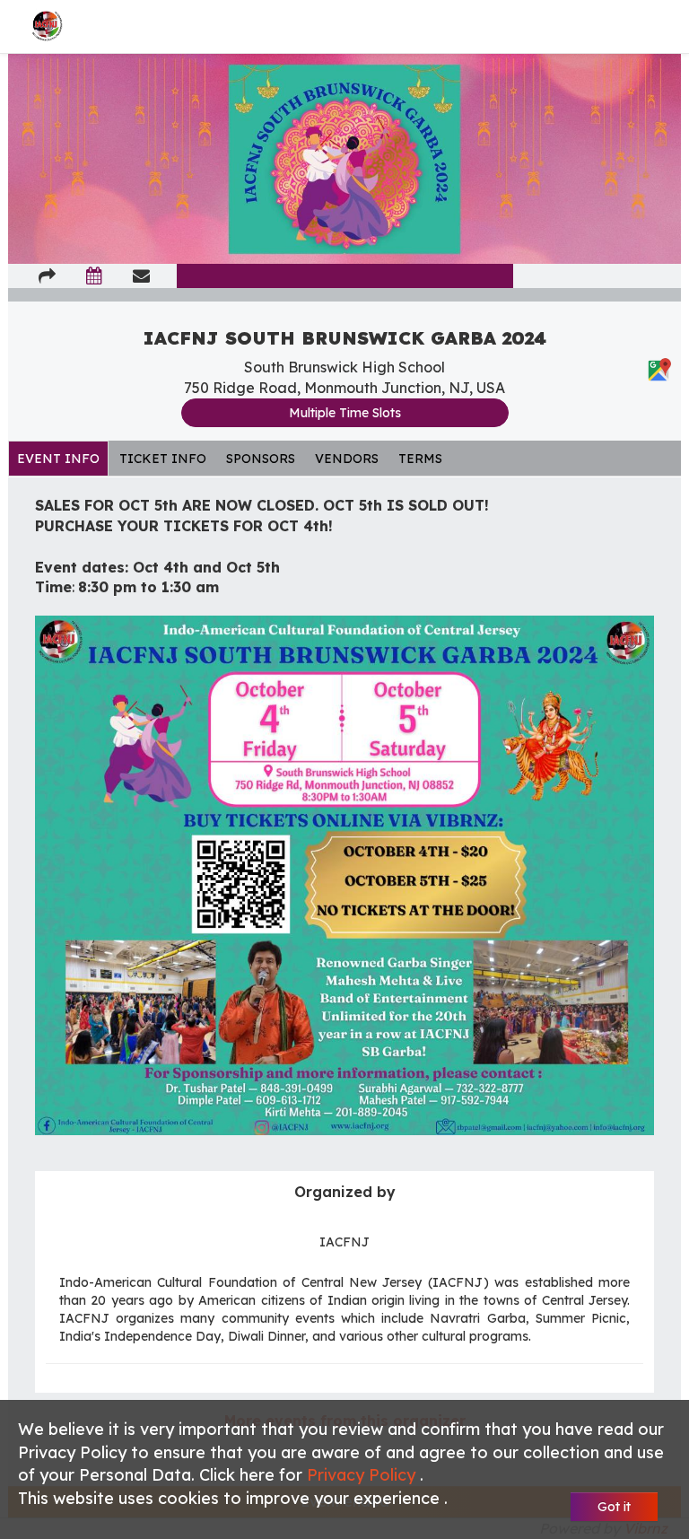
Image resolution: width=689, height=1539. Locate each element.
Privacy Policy (363, 1475)
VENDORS (347, 458)
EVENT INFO (58, 458)
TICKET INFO (162, 458)
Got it (614, 1507)
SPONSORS (260, 458)
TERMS (420, 458)
